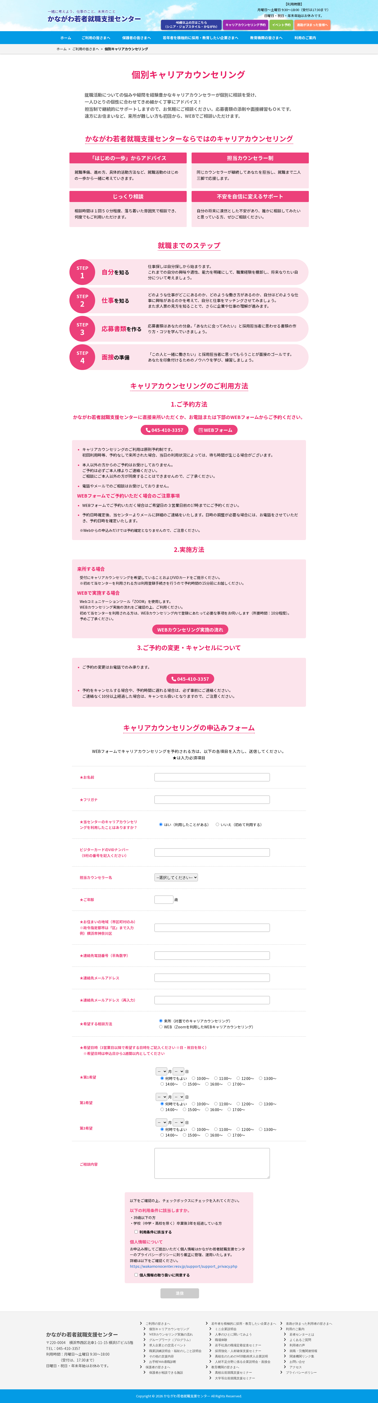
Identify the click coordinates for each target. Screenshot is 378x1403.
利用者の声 (297, 1345)
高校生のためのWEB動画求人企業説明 (241, 1356)
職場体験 (221, 1340)
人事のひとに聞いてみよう (233, 1334)
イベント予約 (281, 24)
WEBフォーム (217, 429)
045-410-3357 (166, 429)
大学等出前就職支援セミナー (235, 1378)
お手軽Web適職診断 (162, 1362)
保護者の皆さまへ (136, 37)
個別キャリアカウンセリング (169, 1329)
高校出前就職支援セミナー (233, 1372)
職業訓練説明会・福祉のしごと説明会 (175, 1351)
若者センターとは (302, 1334)
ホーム (65, 37)
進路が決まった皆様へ (312, 24)
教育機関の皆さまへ (266, 37)
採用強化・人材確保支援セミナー (238, 1351)
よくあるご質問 (300, 1340)
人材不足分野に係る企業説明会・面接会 (243, 1362)
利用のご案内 (305, 37)
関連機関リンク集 (302, 1356)
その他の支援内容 (161, 1356)
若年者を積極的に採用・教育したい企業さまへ (200, 37)
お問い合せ (297, 1362)
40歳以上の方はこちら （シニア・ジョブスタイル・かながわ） (191, 24)
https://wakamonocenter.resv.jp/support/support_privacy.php (183, 1266)
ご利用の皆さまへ (96, 37)
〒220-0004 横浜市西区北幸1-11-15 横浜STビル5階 (89, 1342)
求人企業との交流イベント (167, 1345)
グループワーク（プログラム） (170, 1340)
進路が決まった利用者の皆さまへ (309, 1323)
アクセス (296, 1367)
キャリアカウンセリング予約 (246, 24)
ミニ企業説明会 (226, 1329)
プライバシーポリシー (301, 1372)
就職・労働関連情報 (303, 1351)
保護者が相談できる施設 (166, 1372)
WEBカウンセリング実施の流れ (190, 629)
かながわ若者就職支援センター (94, 18)
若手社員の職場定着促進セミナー (238, 1345)
